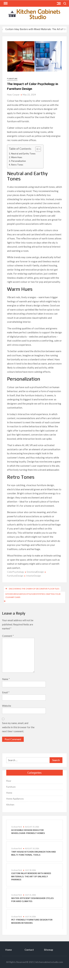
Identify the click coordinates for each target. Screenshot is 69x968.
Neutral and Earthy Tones (23, 153)
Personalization (18, 161)
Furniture (12, 78)
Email (5, 692)
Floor (8, 780)
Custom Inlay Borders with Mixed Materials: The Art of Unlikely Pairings (31, 876)
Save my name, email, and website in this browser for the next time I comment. (18, 727)
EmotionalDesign (35, 571)
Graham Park (16, 827)
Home (9, 792)
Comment (8, 635)
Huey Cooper (13, 94)
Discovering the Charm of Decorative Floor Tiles (34, 588)
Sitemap (48, 949)
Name (6, 679)
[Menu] (5, 3)
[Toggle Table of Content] (36, 149)
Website (6, 705)
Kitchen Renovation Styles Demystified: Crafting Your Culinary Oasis (32, 595)
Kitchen (10, 804)
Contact (29, 949)
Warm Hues (16, 157)
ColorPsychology (15, 571)
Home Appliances (15, 798)
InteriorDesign (33, 575)
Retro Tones (17, 164)
